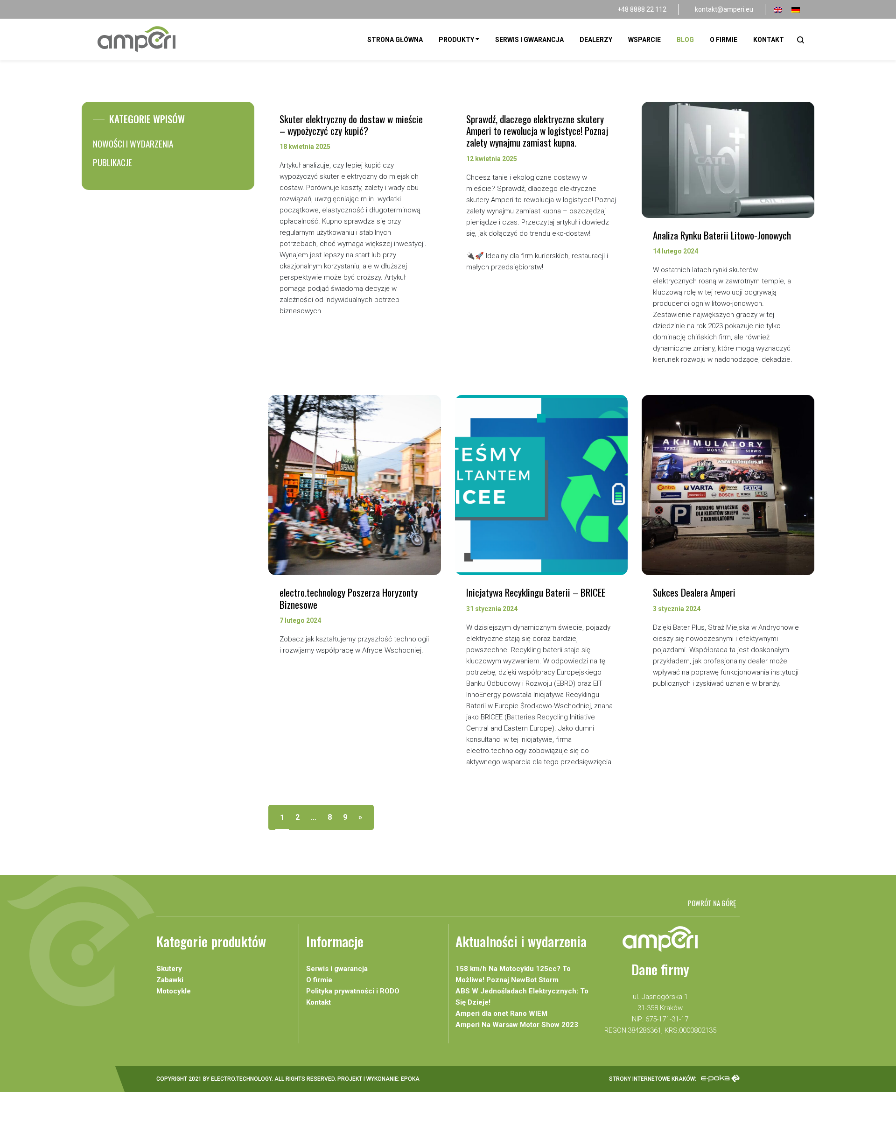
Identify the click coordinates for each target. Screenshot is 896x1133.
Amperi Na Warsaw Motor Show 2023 (516, 1024)
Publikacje (112, 162)
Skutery (169, 968)
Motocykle (173, 991)
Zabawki (169, 980)
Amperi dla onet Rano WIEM (501, 1013)
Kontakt (768, 39)
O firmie (723, 39)
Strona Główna (395, 39)
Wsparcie (644, 39)
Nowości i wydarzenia (133, 143)
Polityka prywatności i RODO (352, 991)
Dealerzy (596, 39)
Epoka (410, 1079)
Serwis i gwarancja (529, 39)
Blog (685, 39)
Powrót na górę (712, 903)
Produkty (456, 39)
